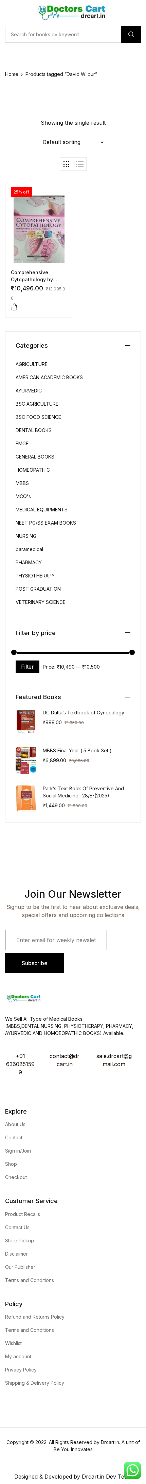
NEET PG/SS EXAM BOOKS (46, 523)
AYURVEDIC (29, 390)
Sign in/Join (18, 1151)
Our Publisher (20, 1267)
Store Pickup (19, 1240)
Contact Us (17, 1227)
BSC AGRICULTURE (37, 404)
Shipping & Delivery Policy (34, 1383)
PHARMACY (29, 562)
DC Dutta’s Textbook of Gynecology (83, 712)
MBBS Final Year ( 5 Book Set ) (77, 750)
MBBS (22, 483)
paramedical (29, 549)
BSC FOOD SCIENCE (38, 417)
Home (11, 74)
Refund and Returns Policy (35, 1317)
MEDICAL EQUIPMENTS (42, 509)
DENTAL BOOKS (34, 430)
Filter (27, 666)
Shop (11, 1164)
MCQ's (23, 496)
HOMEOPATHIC (33, 470)
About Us (15, 1124)
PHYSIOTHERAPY (35, 575)
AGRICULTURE (32, 364)
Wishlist (13, 1343)
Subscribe (35, 963)
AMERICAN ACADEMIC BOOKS (49, 377)
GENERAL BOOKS (35, 457)
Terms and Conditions (29, 1280)
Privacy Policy (21, 1370)
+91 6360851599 (20, 1064)
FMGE (22, 443)
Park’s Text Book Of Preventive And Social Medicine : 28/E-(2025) (83, 792)
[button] (73, 142)
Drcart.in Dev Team (106, 1476)
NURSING (26, 536)
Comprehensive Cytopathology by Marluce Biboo (32, 279)
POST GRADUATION (38, 589)
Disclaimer (16, 1254)
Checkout (16, 1177)
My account (18, 1356)
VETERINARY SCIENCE (41, 602)
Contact (13, 1137)
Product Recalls (22, 1214)
